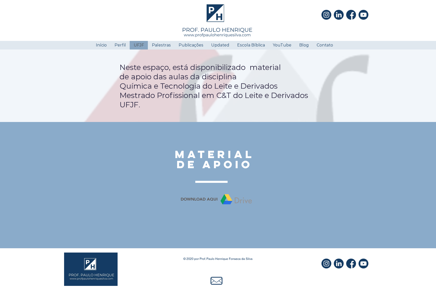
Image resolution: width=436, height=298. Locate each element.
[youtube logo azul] (363, 15)
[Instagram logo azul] (326, 15)
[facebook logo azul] (351, 15)
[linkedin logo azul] (339, 15)
